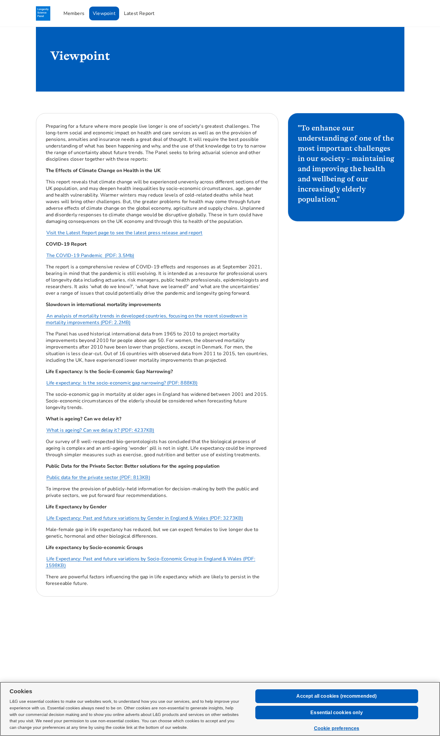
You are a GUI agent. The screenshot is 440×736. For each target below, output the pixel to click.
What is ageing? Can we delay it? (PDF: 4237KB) (100, 430)
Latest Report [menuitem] (139, 13)
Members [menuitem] (73, 13)
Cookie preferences (336, 728)
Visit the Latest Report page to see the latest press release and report (124, 232)
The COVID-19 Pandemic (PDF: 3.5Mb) (90, 255)
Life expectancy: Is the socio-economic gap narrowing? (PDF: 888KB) (122, 383)
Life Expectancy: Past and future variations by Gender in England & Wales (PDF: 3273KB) (144, 518)
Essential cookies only (336, 712)
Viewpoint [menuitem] (104, 13)
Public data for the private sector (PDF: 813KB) (98, 477)
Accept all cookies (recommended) (336, 696)
